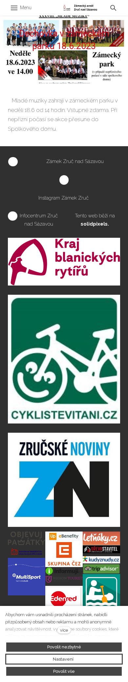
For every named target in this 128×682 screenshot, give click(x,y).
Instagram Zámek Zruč (64, 198)
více (64, 630)
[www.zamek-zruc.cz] (80, 8)
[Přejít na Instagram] (64, 180)
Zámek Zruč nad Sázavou (75, 161)
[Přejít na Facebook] (13, 162)
